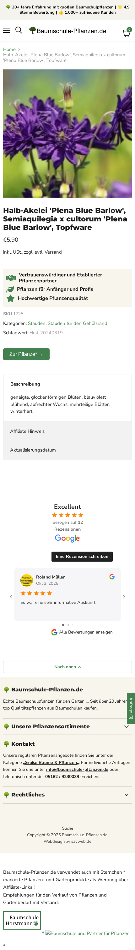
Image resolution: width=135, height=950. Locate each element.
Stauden (37, 323)
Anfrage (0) (131, 708)
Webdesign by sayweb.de (67, 841)
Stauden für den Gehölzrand (77, 323)
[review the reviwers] (112, 578)
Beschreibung (25, 384)
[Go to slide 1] (63, 625)
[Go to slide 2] (68, 625)
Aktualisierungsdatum (33, 450)
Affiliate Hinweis (27, 431)
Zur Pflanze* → (26, 354)
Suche (67, 828)
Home (9, 49)
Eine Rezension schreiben (82, 556)
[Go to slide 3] (72, 624)
